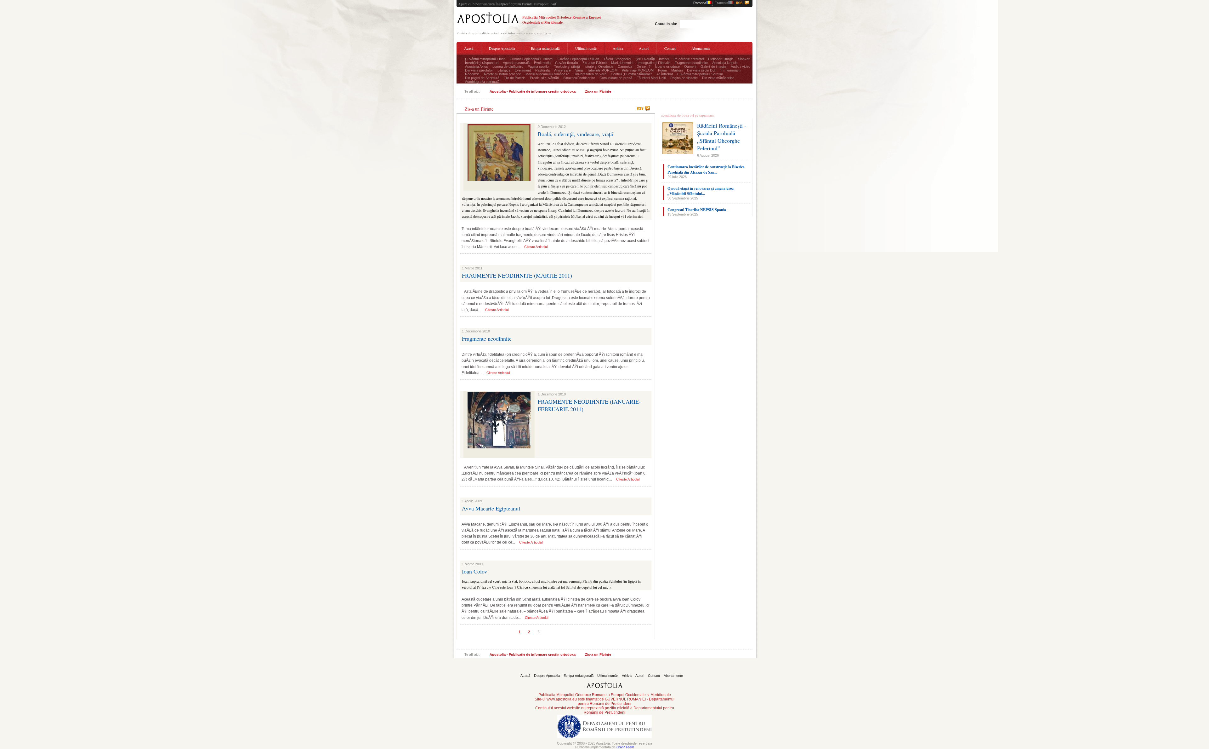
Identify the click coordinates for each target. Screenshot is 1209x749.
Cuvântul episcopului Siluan (578, 59)
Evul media (542, 63)
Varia (579, 70)
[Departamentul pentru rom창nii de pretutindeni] (604, 740)
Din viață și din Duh (701, 70)
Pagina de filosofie (684, 78)
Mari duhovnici (622, 63)
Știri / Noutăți (645, 59)
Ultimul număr (586, 48)
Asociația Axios (476, 66)
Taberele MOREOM (602, 70)
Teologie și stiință (567, 66)
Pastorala (542, 70)
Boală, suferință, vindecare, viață (575, 134)
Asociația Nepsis (725, 63)
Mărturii (677, 70)
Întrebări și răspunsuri (481, 63)
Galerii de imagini (713, 66)
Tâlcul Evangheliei (617, 59)
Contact (670, 48)
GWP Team (625, 747)
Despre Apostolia (502, 48)
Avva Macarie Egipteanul (491, 508)
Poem (662, 70)
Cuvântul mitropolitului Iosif (485, 59)
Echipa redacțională (545, 48)
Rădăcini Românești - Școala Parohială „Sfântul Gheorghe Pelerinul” (721, 137)
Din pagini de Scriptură (482, 78)
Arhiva (618, 48)
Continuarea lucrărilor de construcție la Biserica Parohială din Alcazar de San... (706, 169)
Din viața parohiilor (479, 70)
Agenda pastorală (516, 63)
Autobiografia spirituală (482, 82)
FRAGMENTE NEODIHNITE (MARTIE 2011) (517, 275)
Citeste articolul (536, 247)
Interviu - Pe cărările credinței (681, 59)
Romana (699, 3)
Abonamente (700, 48)
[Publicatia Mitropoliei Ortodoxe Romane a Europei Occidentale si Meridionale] (488, 24)
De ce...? (643, 66)
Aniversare (562, 70)
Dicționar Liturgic (721, 59)
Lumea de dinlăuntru (507, 66)
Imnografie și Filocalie (654, 63)
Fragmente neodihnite (691, 63)
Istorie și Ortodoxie (598, 66)
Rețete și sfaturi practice (502, 74)
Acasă (468, 48)
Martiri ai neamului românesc (547, 74)
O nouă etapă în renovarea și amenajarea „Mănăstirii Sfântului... (700, 191)
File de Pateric (514, 78)
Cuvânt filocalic (566, 63)
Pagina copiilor (539, 66)
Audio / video (740, 66)
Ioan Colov (474, 571)
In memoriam (731, 70)
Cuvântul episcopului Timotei (531, 59)
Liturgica (503, 70)
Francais (721, 3)
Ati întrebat (664, 74)
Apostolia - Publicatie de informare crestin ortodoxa (533, 91)
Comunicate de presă (615, 78)
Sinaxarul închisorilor (579, 78)
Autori (644, 48)
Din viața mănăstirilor (718, 78)
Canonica (625, 66)
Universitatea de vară (590, 74)
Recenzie (472, 74)
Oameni (690, 66)
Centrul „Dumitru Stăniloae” (631, 74)
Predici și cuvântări (544, 78)
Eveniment (523, 70)
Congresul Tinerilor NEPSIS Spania (696, 209)
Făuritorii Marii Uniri (651, 78)
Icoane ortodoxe (667, 66)
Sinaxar (744, 59)
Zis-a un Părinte (594, 63)
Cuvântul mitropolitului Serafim (700, 74)
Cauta (735, 23)
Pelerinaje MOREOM (638, 70)
